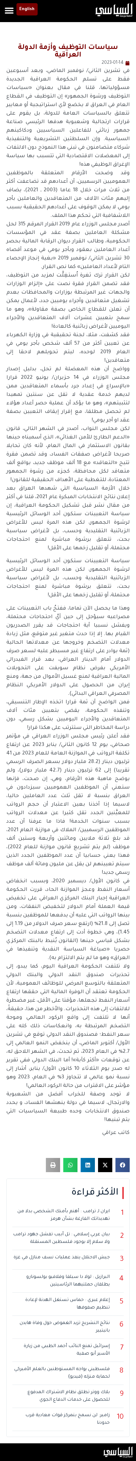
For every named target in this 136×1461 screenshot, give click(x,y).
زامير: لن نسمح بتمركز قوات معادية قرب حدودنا (67, 1419)
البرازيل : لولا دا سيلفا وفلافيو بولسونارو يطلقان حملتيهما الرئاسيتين (68, 1281)
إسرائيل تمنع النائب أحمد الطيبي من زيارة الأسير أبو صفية (67, 1350)
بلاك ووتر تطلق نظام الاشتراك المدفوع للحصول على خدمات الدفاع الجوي (69, 1396)
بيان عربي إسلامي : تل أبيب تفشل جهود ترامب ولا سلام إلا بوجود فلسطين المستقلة (61, 1238)
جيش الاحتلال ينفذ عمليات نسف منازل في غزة (62, 1257)
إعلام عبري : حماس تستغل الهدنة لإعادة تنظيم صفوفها (67, 1304)
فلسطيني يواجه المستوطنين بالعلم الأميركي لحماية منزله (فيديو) (62, 1373)
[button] (9, 10)
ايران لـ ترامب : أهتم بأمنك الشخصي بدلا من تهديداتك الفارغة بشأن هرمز (63, 1215)
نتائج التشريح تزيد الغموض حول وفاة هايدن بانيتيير (65, 1327)
